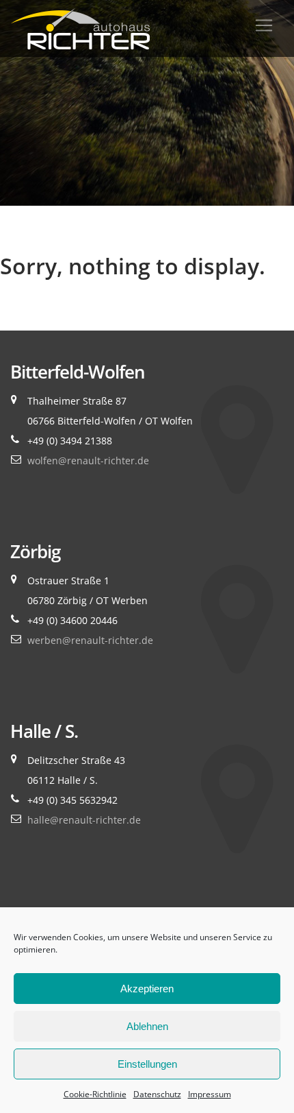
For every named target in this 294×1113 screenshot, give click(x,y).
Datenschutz (157, 1094)
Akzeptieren (147, 988)
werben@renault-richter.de (90, 640)
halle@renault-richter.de (84, 819)
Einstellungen (147, 1064)
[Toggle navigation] (264, 25)
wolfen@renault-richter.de (88, 460)
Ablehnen (147, 1026)
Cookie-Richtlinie (95, 1094)
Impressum (209, 1094)
